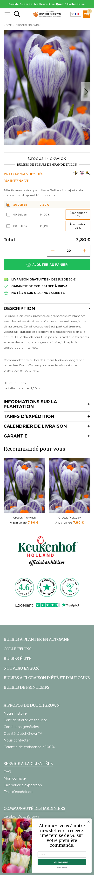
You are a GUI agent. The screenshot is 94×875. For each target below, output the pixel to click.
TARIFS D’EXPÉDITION (29, 416)
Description (19, 308)
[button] (85, 91)
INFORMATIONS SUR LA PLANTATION (30, 404)
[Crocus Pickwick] (24, 485)
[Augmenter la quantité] (84, 251)
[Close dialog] (89, 821)
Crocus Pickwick (24, 517)
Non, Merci (62, 867)
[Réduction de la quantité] (53, 251)
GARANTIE (15, 436)
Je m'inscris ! (62, 862)
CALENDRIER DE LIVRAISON (35, 426)
